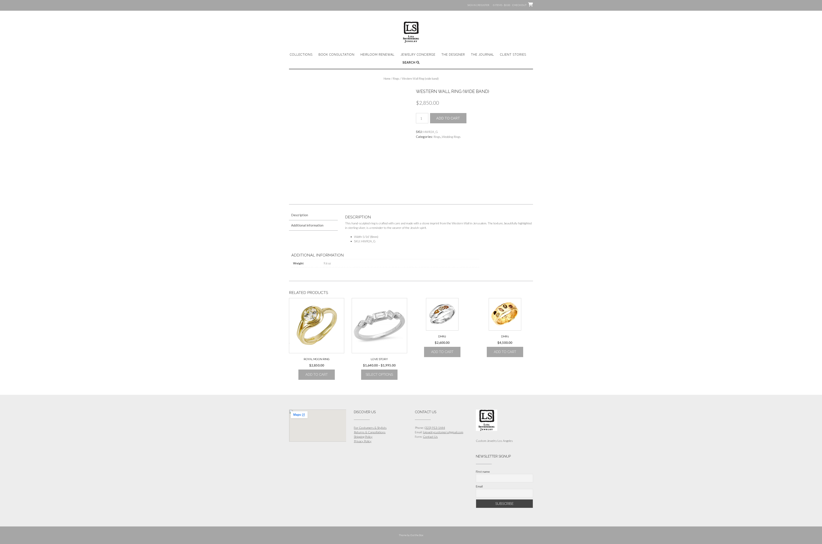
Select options (379, 375)
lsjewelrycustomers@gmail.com (443, 432)
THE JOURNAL (482, 54)
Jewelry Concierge (418, 54)
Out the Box (416, 535)
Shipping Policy (363, 436)
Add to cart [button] (316, 375)
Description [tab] (299, 215)
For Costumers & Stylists (370, 427)
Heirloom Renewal (377, 54)
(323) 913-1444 (434, 427)
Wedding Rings (451, 137)
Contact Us (430, 436)
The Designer (453, 54)
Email (479, 486)
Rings (396, 78)
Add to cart (448, 118)
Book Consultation (336, 54)
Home (387, 78)
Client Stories (513, 54)
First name (483, 471)
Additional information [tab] (307, 225)
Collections (301, 54)
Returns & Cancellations (370, 432)
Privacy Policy (362, 441)
